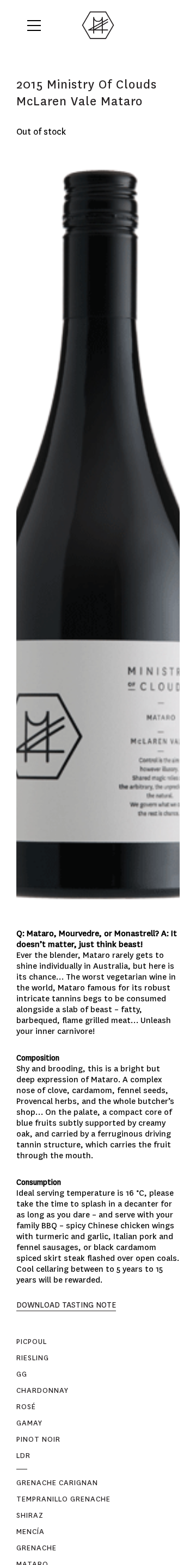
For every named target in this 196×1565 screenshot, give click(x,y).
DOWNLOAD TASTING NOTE (66, 1305)
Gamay (29, 1423)
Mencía (30, 1531)
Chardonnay (42, 1390)
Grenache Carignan (57, 1483)
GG (21, 1374)
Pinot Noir (38, 1439)
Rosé (26, 1407)
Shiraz (30, 1515)
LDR (23, 1455)
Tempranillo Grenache (63, 1499)
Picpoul (31, 1341)
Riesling (32, 1358)
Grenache (36, 1548)
